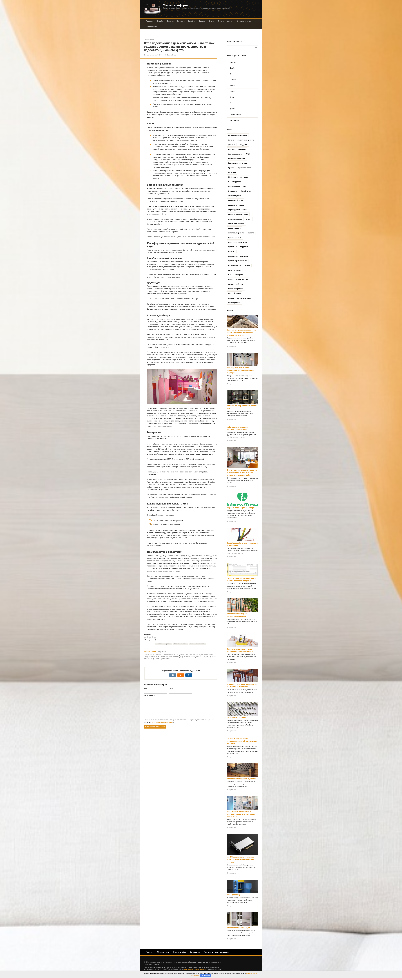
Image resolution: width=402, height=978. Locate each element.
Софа (252, 186)
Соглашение (195, 952)
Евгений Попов (150, 652)
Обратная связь (163, 952)
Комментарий (149, 696)
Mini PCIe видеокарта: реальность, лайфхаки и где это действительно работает (240, 859)
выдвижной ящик (235, 200)
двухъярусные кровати (238, 214)
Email (171, 688)
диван (160, 644)
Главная (149, 21)
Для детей (243, 145)
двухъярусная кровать (237, 210)
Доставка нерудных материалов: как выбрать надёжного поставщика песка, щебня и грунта (241, 332)
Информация (151, 26)
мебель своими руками (238, 279)
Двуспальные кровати (237, 135)
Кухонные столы (245, 168)
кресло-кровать (234, 237)
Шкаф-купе (246, 191)
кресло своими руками (237, 242)
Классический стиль (236, 158)
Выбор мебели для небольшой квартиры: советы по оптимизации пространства (241, 814)
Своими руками (244, 21)
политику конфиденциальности (162, 722)
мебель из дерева (235, 275)
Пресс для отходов (234, 895)
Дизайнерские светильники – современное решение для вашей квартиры (240, 370)
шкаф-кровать (234, 302)
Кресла (202, 21)
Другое (230, 21)
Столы (212, 21)
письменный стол (181, 644)
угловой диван (234, 293)
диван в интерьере (236, 223)
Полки (221, 21)
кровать (168, 644)
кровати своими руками (238, 247)
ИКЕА (248, 154)
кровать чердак (234, 265)
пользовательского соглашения (195, 970)
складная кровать (235, 289)
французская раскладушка (239, 298)
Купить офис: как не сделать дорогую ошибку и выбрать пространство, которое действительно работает (242, 472)
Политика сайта (179, 952)
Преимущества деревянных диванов (241, 779)
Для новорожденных (237, 149)
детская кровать (235, 219)
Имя (146, 688)
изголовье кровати (236, 233)
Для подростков (235, 154)
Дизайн (160, 21)
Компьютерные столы (237, 163)
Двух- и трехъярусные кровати (241, 140)
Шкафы (191, 21)
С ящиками (232, 191)
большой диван (234, 196)
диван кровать (234, 228)
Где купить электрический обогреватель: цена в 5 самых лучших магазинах (242, 741)
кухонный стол (234, 270)
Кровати (181, 21)
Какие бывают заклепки (236, 717)
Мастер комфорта (175, 5)
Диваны (170, 21)
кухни (247, 265)
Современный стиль (198, 644)
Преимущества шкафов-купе (238, 928)
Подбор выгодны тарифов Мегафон (241, 508)
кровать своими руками (238, 256)
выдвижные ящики (236, 205)
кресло (251, 233)
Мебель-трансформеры (238, 177)
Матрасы (232, 172)
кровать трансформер (237, 261)
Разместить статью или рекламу (217, 952)
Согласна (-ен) (205, 975)
